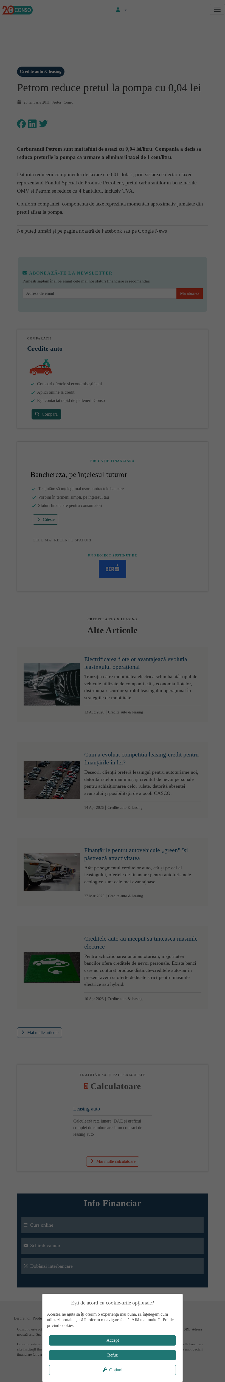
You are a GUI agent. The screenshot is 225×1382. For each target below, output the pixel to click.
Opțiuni (115, 1369)
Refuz (112, 1355)
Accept (112, 1340)
